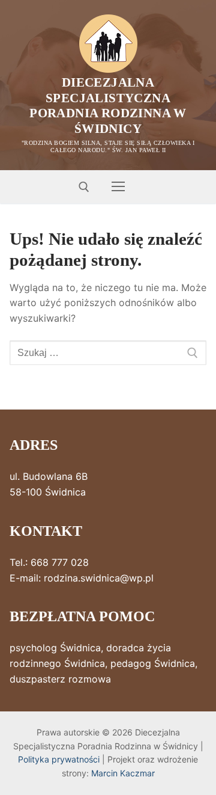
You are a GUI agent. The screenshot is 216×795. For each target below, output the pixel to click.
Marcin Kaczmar (123, 773)
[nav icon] (118, 187)
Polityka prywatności (59, 759)
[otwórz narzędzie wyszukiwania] (84, 187)
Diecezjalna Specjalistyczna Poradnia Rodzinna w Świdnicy (108, 105)
